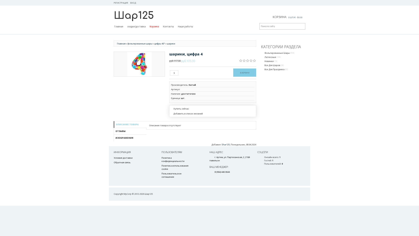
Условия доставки (123, 157)
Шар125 (134, 15)
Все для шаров (274, 65)
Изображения (124, 138)
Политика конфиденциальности (173, 159)
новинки (270, 61)
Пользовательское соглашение (172, 175)
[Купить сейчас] (180, 108)
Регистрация (121, 2)
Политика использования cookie (175, 167)
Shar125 (226, 144)
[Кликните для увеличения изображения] (139, 64)
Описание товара (127, 124)
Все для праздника (276, 69)
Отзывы (121, 131)
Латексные (272, 57)
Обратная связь (122, 162)
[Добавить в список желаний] (187, 113)
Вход (133, 2)
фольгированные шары (279, 52)
